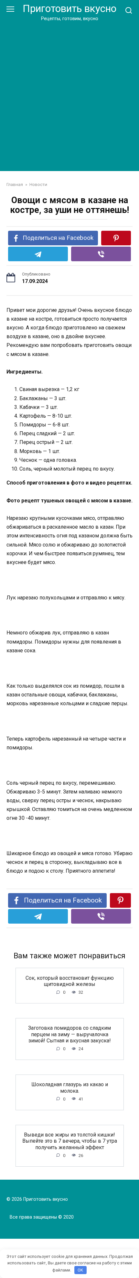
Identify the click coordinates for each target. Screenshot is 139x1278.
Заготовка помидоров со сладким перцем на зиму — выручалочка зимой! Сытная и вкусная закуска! (69, 1034)
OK (80, 1270)
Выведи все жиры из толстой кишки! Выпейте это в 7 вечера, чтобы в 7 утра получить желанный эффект (69, 1141)
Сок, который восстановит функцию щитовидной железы (70, 981)
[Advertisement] (69, 95)
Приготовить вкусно (69, 9)
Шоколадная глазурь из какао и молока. (69, 1087)
